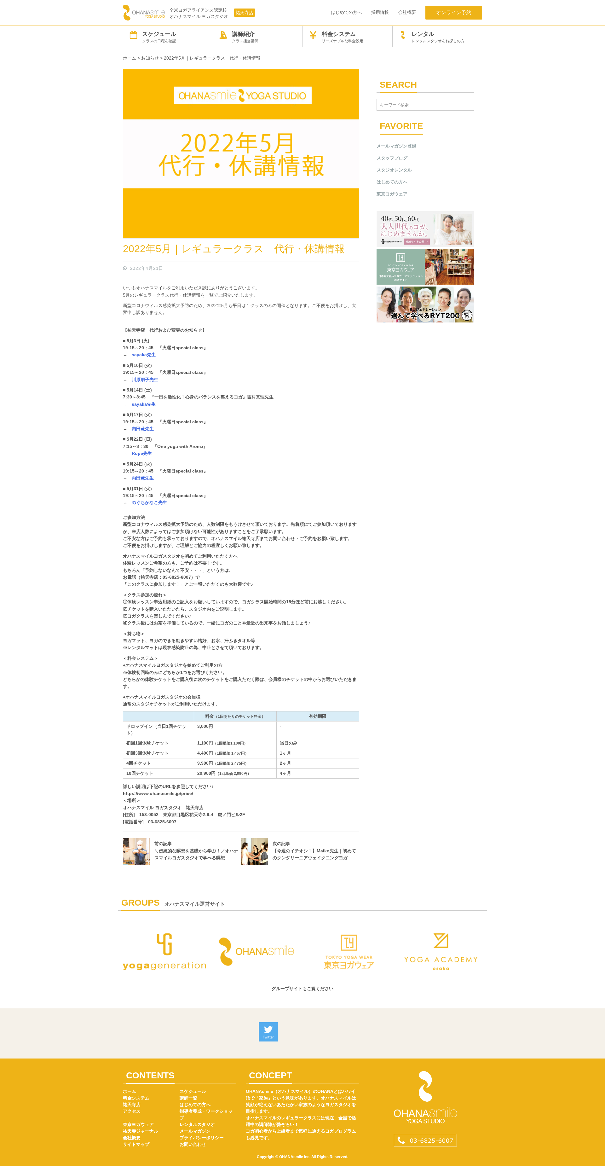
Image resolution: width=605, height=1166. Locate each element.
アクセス (132, 1111)
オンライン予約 (453, 12)
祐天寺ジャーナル (140, 1131)
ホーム (129, 1091)
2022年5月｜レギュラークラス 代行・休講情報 (234, 248)
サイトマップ (136, 1144)
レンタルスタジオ (197, 1124)
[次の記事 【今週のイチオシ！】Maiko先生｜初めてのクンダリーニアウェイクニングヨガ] (300, 863)
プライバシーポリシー (202, 1137)
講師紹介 (245, 37)
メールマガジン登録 (396, 145)
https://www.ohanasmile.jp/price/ (158, 793)
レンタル (438, 37)
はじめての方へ (346, 12)
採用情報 (380, 12)
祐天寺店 (244, 12)
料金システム (342, 37)
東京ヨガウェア (392, 193)
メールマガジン (195, 1131)
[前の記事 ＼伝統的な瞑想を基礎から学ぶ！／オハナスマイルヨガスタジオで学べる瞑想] (182, 863)
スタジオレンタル (394, 169)
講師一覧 (188, 1097)
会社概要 (407, 12)
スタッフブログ (392, 157)
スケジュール (159, 37)
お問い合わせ (193, 1144)
